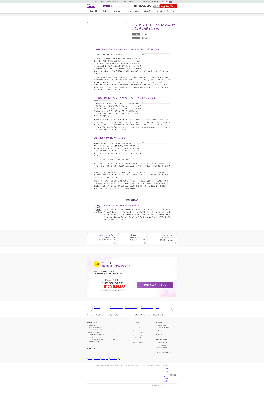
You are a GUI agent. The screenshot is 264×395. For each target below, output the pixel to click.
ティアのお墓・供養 (162, 342)
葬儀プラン (117, 11)
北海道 (91, 344)
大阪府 (91, 334)
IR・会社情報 (95, 1)
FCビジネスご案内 (130, 365)
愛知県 (91, 329)
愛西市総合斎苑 (146, 38)
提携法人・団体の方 (111, 1)
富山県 (112, 329)
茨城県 (113, 339)
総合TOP (106, 6)
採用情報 (103, 1)
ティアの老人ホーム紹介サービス (166, 352)
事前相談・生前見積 (162, 325)
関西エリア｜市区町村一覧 (95, 332)
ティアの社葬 (96, 365)
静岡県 (107, 329)
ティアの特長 (136, 325)
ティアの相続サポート (163, 345)
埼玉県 (96, 339)
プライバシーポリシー (170, 385)
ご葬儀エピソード (137, 337)
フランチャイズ (122, 1)
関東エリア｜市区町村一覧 (95, 337)
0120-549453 (143, 6)
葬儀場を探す (105, 11)
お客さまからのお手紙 (138, 335)
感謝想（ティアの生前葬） (107, 365)
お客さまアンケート (138, 340)
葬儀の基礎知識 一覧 (138, 342)
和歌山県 (102, 334)
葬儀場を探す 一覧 (93, 325)
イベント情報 (158, 11)
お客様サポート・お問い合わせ (165, 327)
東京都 (91, 339)
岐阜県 (96, 329)
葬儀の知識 (147, 11)
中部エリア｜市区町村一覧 (95, 327)
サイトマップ (146, 385)
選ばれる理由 (93, 11)
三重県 (101, 329)
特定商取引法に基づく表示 (157, 385)
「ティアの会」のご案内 (132, 11)
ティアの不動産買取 (162, 347)
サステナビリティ (132, 1)
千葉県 (108, 339)
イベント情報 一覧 (138, 344)
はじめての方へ (137, 330)
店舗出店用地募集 (119, 365)
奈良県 (96, 334)
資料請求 (160, 330)
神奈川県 (102, 339)
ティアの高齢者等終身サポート (165, 349)
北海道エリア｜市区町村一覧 (96, 341)
